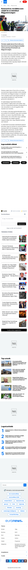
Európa (2, 529)
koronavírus (6, 162)
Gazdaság (18, 507)
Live (25, 1)
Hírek (5, 5)
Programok (17, 541)
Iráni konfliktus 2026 (14, 497)
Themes (3, 526)
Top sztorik (5, 358)
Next (2, 535)
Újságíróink (3, 544)
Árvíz (13, 504)
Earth (16, 532)
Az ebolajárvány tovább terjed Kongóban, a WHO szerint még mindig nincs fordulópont (11, 157)
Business (3, 532)
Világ (8, 5)
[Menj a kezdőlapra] (5, 1)
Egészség (21, 504)
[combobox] (14, 485)
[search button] (24, 485)
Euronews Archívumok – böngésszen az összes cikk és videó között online (20, 546)
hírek (23, 162)
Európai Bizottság (14, 514)
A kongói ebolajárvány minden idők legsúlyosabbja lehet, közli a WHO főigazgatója (12, 152)
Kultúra (16, 538)
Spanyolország (20, 500)
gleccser (6, 504)
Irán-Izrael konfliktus (14, 494)
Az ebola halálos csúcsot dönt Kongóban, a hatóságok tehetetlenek (11, 147)
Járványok (15, 162)
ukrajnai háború (8, 500)
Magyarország (14, 5)
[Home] (1, 5)
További (3, 555)
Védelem (22, 511)
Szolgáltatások (4, 552)
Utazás (2, 538)
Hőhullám (9, 507)
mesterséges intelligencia (10, 511)
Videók (2, 541)
